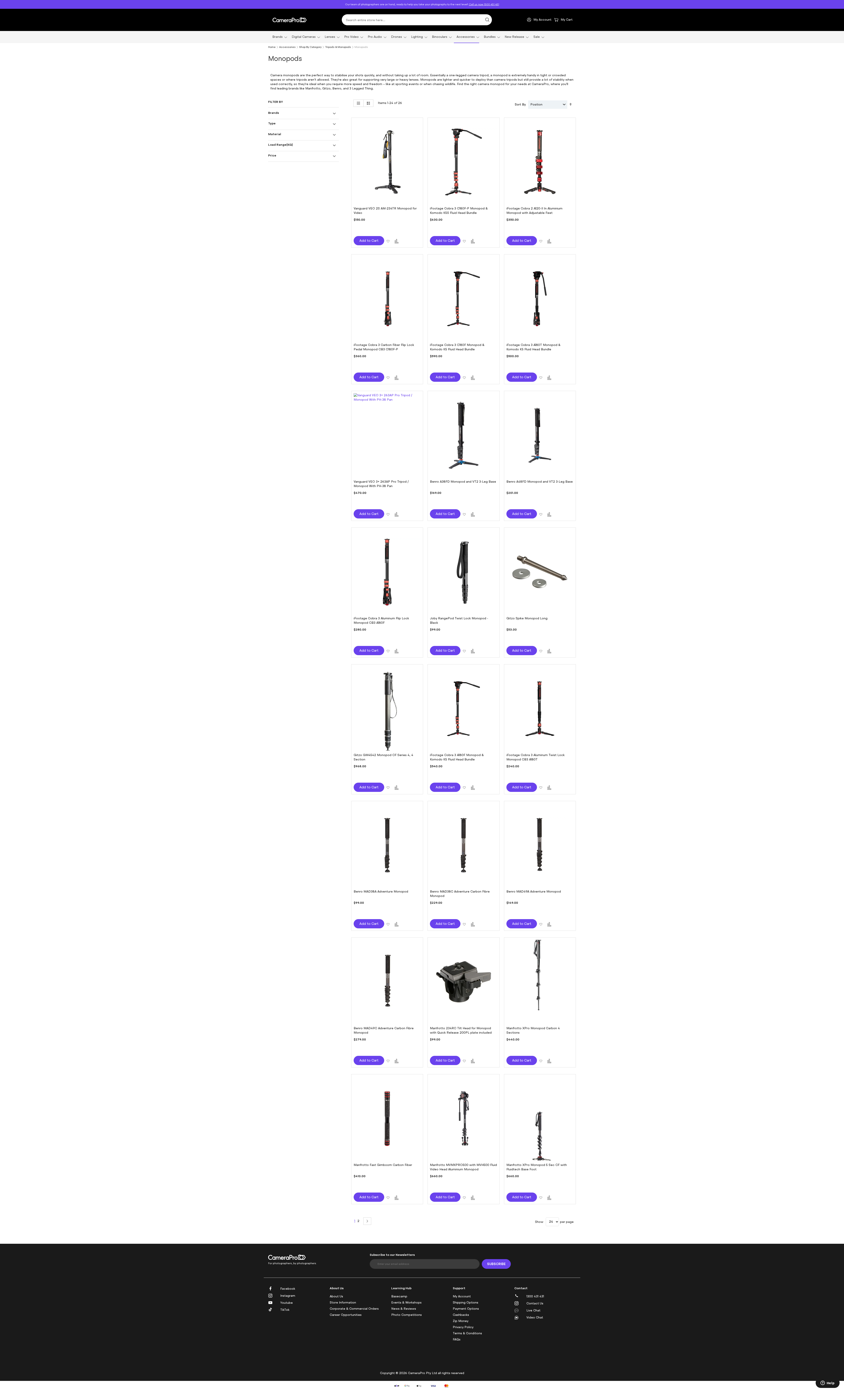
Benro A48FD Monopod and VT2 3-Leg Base (539, 482)
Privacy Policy (463, 1327)
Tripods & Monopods (338, 47)
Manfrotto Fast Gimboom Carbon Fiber (383, 1165)
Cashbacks (461, 1315)
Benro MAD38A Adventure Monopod (381, 891)
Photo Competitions (406, 1315)
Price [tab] (272, 155)
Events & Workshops (406, 1302)
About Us (336, 1296)
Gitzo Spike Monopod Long (527, 618)
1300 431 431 (535, 1296)
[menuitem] (278, 37)
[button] (388, 240)
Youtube (286, 1303)
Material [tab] (274, 134)
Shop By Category (310, 47)
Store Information (343, 1302)
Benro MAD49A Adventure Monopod (533, 891)
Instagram (287, 1296)
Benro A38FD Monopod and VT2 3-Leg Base (463, 482)
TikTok (284, 1310)
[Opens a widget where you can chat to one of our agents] (827, 1383)
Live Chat (533, 1310)
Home (272, 47)
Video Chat (534, 1317)
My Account (462, 1296)
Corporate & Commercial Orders (354, 1309)
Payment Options (466, 1309)
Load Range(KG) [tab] (280, 144)
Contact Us (534, 1303)
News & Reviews (403, 1309)
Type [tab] (272, 123)
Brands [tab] (273, 113)
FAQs (456, 1339)
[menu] (422, 37)
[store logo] (290, 19)
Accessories (287, 47)
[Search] (487, 19)
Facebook (287, 1289)
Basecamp (399, 1296)
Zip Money (460, 1321)
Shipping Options (465, 1302)
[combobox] (417, 19)
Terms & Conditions (467, 1333)
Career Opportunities (346, 1315)
